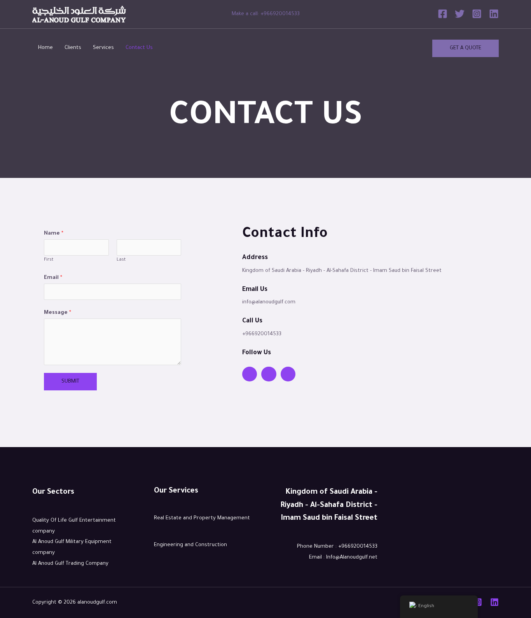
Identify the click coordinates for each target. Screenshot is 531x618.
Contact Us (139, 48)
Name (53, 234)
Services (103, 48)
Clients (73, 48)
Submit (70, 382)
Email (53, 278)
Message (57, 313)
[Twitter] (460, 14)
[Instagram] (477, 14)
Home (45, 48)
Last (121, 260)
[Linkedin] (494, 14)
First (48, 260)
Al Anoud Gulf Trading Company (70, 564)
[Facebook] (442, 14)
